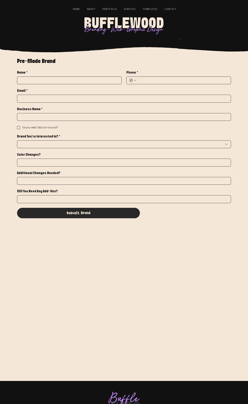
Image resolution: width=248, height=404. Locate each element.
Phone (132, 72)
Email (22, 91)
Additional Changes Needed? (38, 173)
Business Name (30, 109)
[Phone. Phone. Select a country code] (133, 80)
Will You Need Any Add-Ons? (37, 191)
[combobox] (124, 144)
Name (22, 72)
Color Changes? (29, 154)
